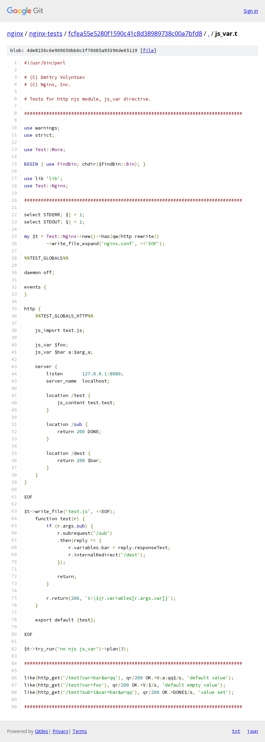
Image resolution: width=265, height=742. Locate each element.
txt (236, 731)
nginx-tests (45, 33)
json (252, 731)
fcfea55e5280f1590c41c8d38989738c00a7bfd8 (135, 33)
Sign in (251, 11)
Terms (79, 731)
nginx (15, 33)
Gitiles (41, 731)
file (148, 50)
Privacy (60, 731)
